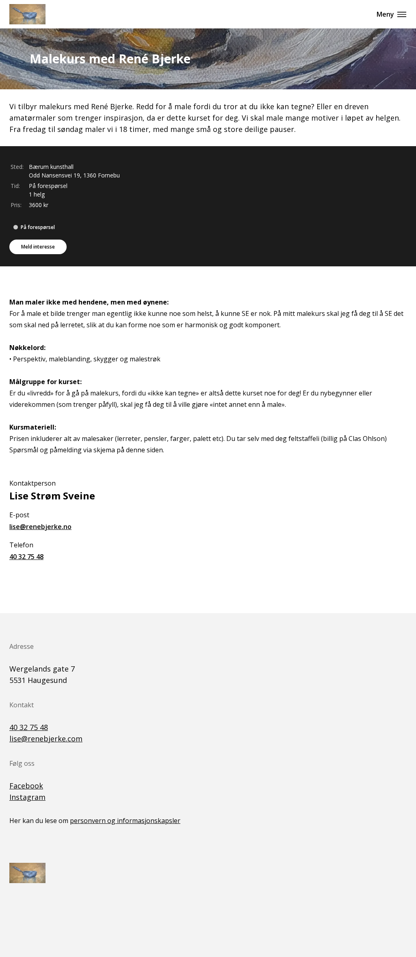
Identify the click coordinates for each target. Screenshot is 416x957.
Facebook (26, 786)
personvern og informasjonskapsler (125, 820)
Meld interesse (38, 246)
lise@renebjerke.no (40, 526)
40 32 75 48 (26, 556)
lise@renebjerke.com (45, 738)
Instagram (27, 797)
